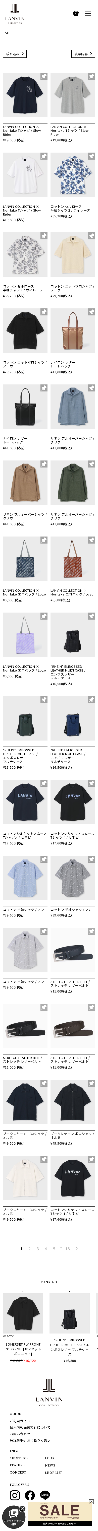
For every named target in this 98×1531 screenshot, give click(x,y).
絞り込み (12, 53)
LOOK (50, 1458)
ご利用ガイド (20, 1421)
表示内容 (81, 53)
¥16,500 (70, 1360)
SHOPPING (19, 1458)
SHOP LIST (53, 1473)
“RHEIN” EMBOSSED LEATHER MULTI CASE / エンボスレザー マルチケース (69, 1347)
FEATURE (17, 1465)
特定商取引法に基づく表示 (30, 1440)
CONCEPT (18, 1473)
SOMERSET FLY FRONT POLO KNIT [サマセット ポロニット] (23, 1349)
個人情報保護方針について (30, 1427)
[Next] (77, 1248)
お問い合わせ (20, 1433)
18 (67, 1248)
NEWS (50, 1465)
